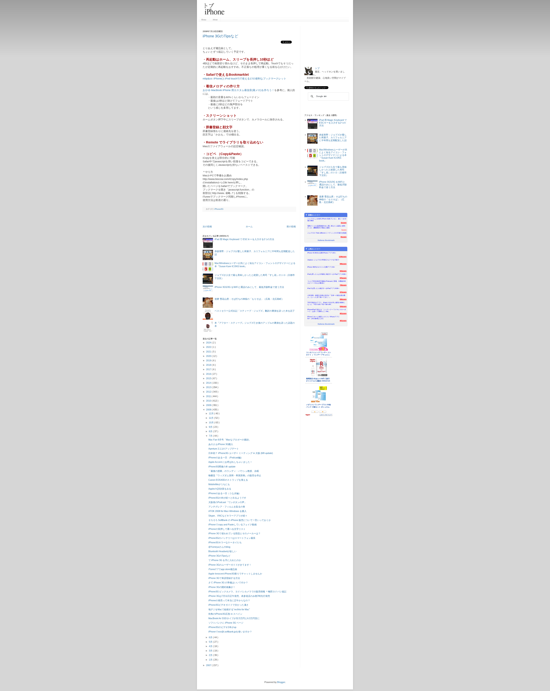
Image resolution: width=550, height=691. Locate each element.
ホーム (249, 226)
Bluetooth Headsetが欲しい (222, 551)
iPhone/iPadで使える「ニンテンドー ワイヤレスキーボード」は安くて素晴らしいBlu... (326, 310)
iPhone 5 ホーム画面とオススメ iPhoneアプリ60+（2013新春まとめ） (323, 317)
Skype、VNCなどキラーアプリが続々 (227, 515)
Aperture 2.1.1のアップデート (223, 448)
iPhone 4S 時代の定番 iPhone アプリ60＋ (321, 253)
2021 (209, 351)
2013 (209, 387)
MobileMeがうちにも (219, 484)
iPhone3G (218, 209)
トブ (317, 68)
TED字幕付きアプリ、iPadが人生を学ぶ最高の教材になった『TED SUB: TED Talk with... (326, 303)
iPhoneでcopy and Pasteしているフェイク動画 (232, 524)
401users (343, 321)
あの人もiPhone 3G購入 (220, 444)
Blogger (281, 682)
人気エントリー (314, 249)
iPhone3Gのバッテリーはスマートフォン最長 (231, 538)
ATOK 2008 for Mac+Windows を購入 (227, 511)
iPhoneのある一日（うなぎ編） (224, 493)
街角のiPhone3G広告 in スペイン (225, 614)
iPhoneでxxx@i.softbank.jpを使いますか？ (230, 631)
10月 (211, 422)
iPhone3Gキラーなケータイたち (225, 542)
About (215, 19)
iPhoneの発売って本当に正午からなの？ (229, 600)
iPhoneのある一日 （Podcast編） (225, 457)
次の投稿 (207, 226)
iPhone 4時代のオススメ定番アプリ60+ (321, 267)
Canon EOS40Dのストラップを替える (228, 480)
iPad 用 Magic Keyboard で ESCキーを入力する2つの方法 (244, 239)
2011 (209, 396)
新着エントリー (314, 215)
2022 (209, 347)
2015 (209, 378)
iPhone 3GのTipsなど (220, 36)
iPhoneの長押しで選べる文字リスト (226, 529)
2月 (211, 655)
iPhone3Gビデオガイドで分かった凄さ (228, 605)
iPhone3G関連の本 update (221, 466)
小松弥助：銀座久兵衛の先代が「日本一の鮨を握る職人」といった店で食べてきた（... (326, 296)
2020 (209, 356)
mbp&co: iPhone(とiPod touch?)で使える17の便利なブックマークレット (244, 78)
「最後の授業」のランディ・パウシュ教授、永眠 (233, 471)
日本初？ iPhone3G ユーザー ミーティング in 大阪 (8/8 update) (240, 453)
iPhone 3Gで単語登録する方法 (224, 578)
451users (343, 313)
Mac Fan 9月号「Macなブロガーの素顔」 (229, 439)
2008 (209, 409)
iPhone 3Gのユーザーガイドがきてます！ (229, 565)
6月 (211, 637)
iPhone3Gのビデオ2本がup (222, 627)
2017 (209, 369)
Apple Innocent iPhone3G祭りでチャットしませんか (235, 573)
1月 (211, 660)
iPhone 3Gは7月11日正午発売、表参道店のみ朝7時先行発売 (239, 596)
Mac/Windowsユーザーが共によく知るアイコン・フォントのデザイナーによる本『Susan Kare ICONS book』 (333, 155)
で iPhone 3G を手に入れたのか (224, 560)
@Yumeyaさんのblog (219, 547)
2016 (209, 374)
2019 (209, 360)
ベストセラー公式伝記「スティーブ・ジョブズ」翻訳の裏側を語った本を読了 (255, 311)
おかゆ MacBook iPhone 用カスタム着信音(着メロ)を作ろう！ (238, 90)
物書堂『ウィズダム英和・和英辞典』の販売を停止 (234, 475)
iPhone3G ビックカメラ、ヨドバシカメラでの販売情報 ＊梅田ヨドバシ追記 (247, 591)
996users (343, 264)
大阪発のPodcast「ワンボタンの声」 (227, 502)
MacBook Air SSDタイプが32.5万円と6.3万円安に (234, 618)
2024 (209, 342)
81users (343, 237)
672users (343, 292)
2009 (209, 405)
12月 (211, 413)
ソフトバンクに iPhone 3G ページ (225, 623)
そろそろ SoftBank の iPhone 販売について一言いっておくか (239, 520)
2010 (209, 401)
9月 (211, 427)
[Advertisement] (288, 10)
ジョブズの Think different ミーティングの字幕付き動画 (326, 233)
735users (343, 285)
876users (343, 278)
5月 (211, 642)
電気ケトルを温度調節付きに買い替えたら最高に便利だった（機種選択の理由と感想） (326, 227)
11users (343, 223)
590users (343, 299)
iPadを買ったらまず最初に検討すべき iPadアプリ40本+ (326, 274)
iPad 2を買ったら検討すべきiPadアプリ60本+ (323, 288)
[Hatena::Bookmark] (326, 240)
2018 (209, 365)
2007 (209, 665)
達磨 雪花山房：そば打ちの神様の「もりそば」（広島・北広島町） (249, 299)
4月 (211, 646)
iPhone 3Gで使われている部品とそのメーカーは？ (234, 533)
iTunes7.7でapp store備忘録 (222, 569)
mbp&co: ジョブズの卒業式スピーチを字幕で (323, 260)
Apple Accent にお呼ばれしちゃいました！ (230, 462)
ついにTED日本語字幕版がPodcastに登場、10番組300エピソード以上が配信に (326, 282)
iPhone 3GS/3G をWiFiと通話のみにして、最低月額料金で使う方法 (249, 287)
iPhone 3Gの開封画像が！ (221, 587)
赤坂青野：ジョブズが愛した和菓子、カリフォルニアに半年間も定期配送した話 (333, 137)
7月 (211, 436)
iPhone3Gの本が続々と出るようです (227, 498)
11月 (211, 418)
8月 (211, 431)
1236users (342, 257)
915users (343, 271)
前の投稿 (291, 226)
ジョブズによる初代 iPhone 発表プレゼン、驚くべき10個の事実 (326, 219)
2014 (209, 383)
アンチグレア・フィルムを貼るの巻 (226, 506)
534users (343, 306)
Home (203, 19)
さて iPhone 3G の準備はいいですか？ (228, 582)
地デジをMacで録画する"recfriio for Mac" (229, 609)
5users (343, 230)
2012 (209, 392)
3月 (211, 650)
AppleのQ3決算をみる (219, 489)
